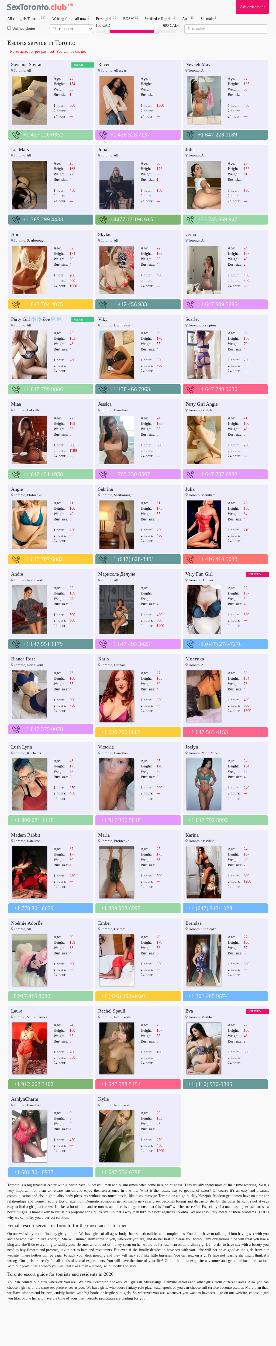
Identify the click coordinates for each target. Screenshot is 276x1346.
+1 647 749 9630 (217, 389)
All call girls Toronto (26, 18)
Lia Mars (20, 149)
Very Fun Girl (199, 574)
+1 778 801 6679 (34, 908)
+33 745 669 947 (217, 219)
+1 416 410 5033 (217, 559)
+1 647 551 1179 (43, 644)
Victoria (106, 747)
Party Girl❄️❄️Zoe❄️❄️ (36, 319)
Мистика (194, 659)
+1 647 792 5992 (208, 820)
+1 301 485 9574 (208, 996)
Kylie (103, 1099)
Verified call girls (160, 18)
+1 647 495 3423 (130, 644)
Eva (189, 1011)
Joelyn (191, 747)
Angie (17, 489)
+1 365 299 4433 (43, 219)
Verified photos (23, 28)
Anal (188, 18)
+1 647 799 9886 (43, 389)
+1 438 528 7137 (130, 134)
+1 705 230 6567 (130, 474)
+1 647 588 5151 (121, 1084)
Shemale (208, 18)
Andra (17, 574)
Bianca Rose (23, 659)
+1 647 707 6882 (217, 474)
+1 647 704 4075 (43, 304)
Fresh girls (106, 18)
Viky (103, 319)
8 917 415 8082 (32, 996)
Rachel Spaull (111, 1011)
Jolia (102, 149)
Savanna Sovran (27, 64)
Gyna (190, 234)
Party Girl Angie (201, 404)
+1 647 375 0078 (43, 729)
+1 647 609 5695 (217, 304)
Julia (190, 489)
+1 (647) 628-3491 (132, 559)
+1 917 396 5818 (121, 820)
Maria (104, 835)
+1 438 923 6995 (121, 908)
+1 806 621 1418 (34, 820)
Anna (16, 234)
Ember (104, 923)
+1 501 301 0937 (34, 1172)
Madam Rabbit (25, 835)
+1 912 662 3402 (34, 1084)
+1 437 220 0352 (43, 134)
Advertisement (252, 7)
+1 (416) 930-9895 (210, 1084)
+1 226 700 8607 (121, 732)
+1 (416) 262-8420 (123, 996)
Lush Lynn (21, 747)
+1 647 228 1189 (217, 134)
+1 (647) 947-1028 (210, 908)
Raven (104, 64)
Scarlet (192, 319)
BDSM (130, 18)
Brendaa (193, 923)
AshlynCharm (24, 1099)
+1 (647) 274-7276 (220, 644)
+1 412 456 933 (128, 304)
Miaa (16, 404)
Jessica (105, 404)
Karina (192, 835)
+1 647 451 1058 (43, 474)
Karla (103, 659)
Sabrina (105, 489)
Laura (16, 1011)
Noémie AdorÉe (27, 923)
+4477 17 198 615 (131, 219)
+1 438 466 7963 (130, 389)
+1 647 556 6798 (121, 1172)
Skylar (104, 234)
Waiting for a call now (70, 18)
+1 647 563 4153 (208, 732)
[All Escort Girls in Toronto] (39, 7)
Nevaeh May (198, 64)
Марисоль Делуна (116, 574)
